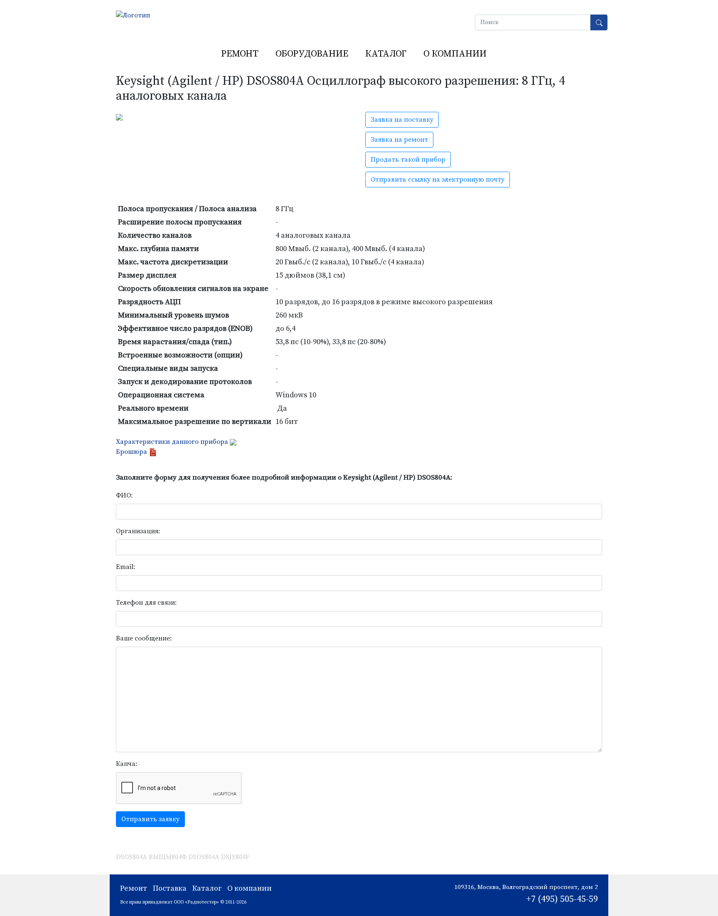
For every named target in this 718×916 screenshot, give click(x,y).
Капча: (126, 764)
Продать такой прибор (408, 159)
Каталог (206, 888)
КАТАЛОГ (385, 53)
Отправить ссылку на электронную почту (437, 179)
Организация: (138, 531)
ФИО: (124, 495)
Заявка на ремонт (399, 139)
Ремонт (133, 888)
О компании (249, 888)
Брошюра (132, 452)
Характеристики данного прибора (172, 442)
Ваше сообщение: (144, 638)
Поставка (170, 888)
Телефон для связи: (146, 602)
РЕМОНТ (239, 53)
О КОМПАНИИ (455, 53)
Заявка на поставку (402, 120)
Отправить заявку (150, 819)
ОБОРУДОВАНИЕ (311, 53)
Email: (125, 567)
